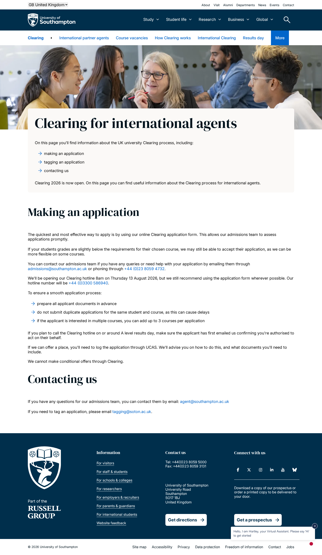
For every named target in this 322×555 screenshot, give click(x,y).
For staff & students (112, 471)
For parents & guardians (116, 506)
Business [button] (236, 19)
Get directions (182, 520)
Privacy (184, 547)
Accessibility (162, 547)
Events (274, 5)
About (206, 5)
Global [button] (262, 19)
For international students (117, 514)
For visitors (105, 463)
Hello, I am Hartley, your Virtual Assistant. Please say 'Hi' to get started (271, 533)
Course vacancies (132, 38)
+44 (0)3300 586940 (88, 283)
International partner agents (84, 38)
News (262, 5)
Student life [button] (176, 19)
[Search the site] (285, 20)
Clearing (36, 38)
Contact (288, 5)
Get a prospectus (254, 520)
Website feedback (111, 523)
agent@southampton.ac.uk (204, 401)
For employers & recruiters (118, 497)
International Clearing (217, 38)
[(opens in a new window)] (238, 469)
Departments (245, 5)
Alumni (228, 5)
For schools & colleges (114, 480)
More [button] (280, 38)
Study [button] (148, 19)
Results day (253, 38)
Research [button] (207, 19)
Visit (217, 5)
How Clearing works (173, 38)
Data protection (207, 547)
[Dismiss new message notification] (315, 526)
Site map (139, 547)
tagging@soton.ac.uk (131, 411)
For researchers (109, 489)
